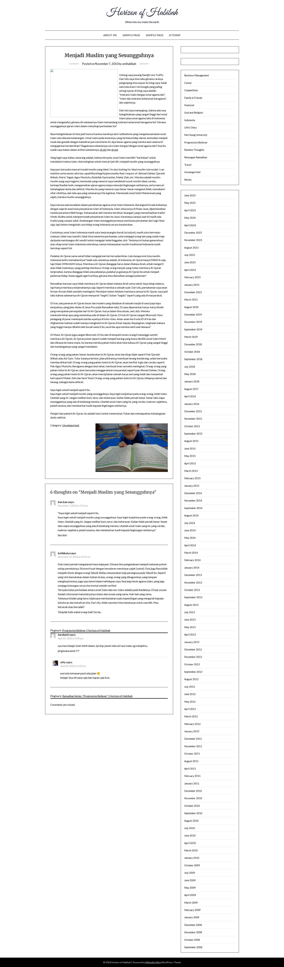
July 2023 (189, 254)
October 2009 (192, 865)
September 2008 (193, 947)
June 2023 (190, 262)
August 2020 (191, 307)
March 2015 (191, 470)
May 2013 (190, 627)
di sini (103, 149)
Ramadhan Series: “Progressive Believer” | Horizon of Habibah (97, 695)
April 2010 (190, 843)
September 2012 (193, 671)
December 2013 (193, 574)
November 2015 (193, 418)
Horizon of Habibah (142, 13)
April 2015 (190, 463)
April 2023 (190, 269)
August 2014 (191, 515)
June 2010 (190, 835)
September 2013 (193, 597)
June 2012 (190, 694)
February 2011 (192, 775)
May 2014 (190, 537)
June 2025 (190, 195)
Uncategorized (70, 425)
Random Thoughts (194, 149)
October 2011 (192, 753)
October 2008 (192, 939)
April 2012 (190, 708)
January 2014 (191, 567)
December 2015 (193, 411)
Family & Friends (193, 97)
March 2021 (191, 299)
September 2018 (193, 359)
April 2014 (190, 545)
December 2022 (193, 292)
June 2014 (190, 530)
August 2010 (191, 820)
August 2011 (191, 761)
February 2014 (192, 560)
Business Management (196, 75)
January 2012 (191, 731)
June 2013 (190, 619)
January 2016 (191, 403)
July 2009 (189, 872)
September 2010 (193, 813)
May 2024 (190, 217)
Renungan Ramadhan (195, 157)
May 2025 (190, 202)
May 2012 (190, 701)
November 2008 (193, 932)
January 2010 (191, 857)
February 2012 (192, 723)
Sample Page (131, 35)
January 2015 (191, 485)
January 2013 (191, 642)
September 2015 (193, 433)
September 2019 (193, 329)
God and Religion (193, 112)
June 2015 (190, 448)
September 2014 (193, 508)
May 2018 (190, 374)
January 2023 (191, 284)
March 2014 (191, 552)
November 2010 (193, 798)
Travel (187, 164)
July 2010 (189, 828)
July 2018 (189, 366)
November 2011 (193, 746)
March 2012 (191, 716)
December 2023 (193, 232)
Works (187, 179)
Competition (191, 90)
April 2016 (190, 396)
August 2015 (191, 440)
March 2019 (191, 336)
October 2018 (192, 351)
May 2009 (190, 887)
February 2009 (192, 909)
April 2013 (190, 634)
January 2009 (191, 917)
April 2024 (190, 225)
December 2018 (193, 344)
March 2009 (191, 902)
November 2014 (193, 500)
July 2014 (189, 522)
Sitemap (175, 35)
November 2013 (193, 582)
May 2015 (190, 455)
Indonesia (189, 120)
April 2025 (190, 210)
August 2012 (191, 679)
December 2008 (193, 924)
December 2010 (193, 790)
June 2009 (190, 880)
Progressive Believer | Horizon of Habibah (86, 630)
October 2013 (192, 589)
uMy (63, 662)
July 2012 (189, 686)
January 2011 (191, 783)
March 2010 (191, 850)
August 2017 (191, 388)
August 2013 (191, 604)
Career (188, 82)
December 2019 (193, 314)
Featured (189, 105)
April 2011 (190, 768)
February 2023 (192, 277)
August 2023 (191, 247)
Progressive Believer (195, 142)
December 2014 (193, 493)
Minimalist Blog (153, 962)
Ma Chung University (195, 134)
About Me (110, 35)
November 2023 (193, 240)
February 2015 (192, 478)
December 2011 (193, 738)
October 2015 (192, 426)
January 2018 (191, 381)
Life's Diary (190, 127)
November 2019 (193, 321)
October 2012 (192, 664)
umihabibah (129, 63)
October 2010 (192, 805)
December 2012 (193, 649)
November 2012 (193, 656)
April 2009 (190, 895)
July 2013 (189, 612)
